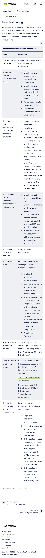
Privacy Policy (7, 531)
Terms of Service (8, 537)
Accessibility (6, 540)
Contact (5, 548)
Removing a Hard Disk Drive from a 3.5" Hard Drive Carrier (30, 351)
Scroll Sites (30, 552)
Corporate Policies (8, 542)
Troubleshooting (23, 11)
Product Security (8, 545)
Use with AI (10, 16)
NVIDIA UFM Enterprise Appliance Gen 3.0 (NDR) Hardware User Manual (26, 4)
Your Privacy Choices (9, 534)
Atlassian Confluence (10, 555)
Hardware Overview (27, 33)
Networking (20, 4)
